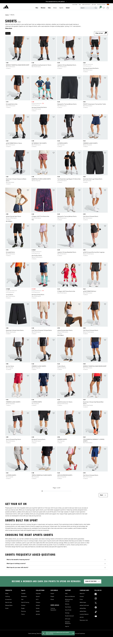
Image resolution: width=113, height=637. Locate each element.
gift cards (94, 4)
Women (43, 8)
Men (37, 8)
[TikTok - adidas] (101, 612)
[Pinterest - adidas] (101, 607)
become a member (101, 4)
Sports (61, 8)
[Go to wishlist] (104, 8)
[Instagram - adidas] (101, 599)
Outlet (68, 8)
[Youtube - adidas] (101, 616)
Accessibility (70, 633)
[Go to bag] (108, 8)
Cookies (47, 633)
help (80, 4)
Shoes (55, 8)
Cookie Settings (32, 633)
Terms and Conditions (79, 633)
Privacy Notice (62, 633)
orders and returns (86, 4)
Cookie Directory (53, 633)
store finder (74, 4)
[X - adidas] (101, 603)
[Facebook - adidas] (101, 594)
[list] (49, 33)
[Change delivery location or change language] (108, 4)
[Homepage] (6, 7)
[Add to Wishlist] (28, 39)
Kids (49, 8)
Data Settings (40, 633)
